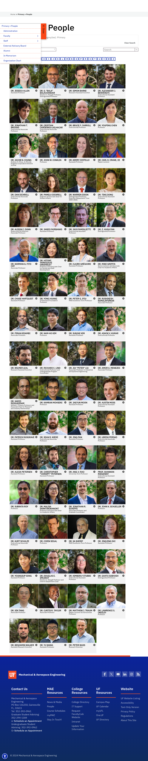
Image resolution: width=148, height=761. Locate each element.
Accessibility (127, 702)
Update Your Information (78, 727)
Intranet (76, 721)
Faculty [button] (7, 36)
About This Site (128, 720)
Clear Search (129, 43)
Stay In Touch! (54, 719)
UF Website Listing (130, 698)
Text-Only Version (130, 707)
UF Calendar (102, 706)
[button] (23, 81)
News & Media (54, 702)
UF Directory (102, 719)
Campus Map (103, 702)
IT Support (77, 706)
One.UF (100, 715)
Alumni (6, 50)
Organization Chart (12, 60)
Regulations (127, 715)
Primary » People (10, 26)
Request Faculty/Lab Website (78, 714)
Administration (10, 31)
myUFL (99, 710)
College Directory (80, 702)
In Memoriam (9, 55)
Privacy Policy (128, 711)
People (50, 706)
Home (12, 14)
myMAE (51, 715)
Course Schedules (56, 710)
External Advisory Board (14, 45)
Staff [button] (5, 40)
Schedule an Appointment (28, 720)
